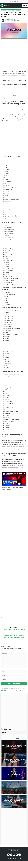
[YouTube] (14, 1)
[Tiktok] (19, 854)
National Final (11, 618)
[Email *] (14, 675)
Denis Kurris (12, 19)
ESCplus (11, 849)
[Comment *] (14, 668)
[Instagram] (12, 1)
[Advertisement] (14, 55)
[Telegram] (16, 1)
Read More (14, 748)
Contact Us (9, 858)
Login (19, 858)
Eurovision (5, 618)
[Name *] (14, 671)
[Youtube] (8, 854)
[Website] (14, 679)
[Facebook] (10, 1)
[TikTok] (17, 1)
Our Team (15, 858)
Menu (24, 5)
